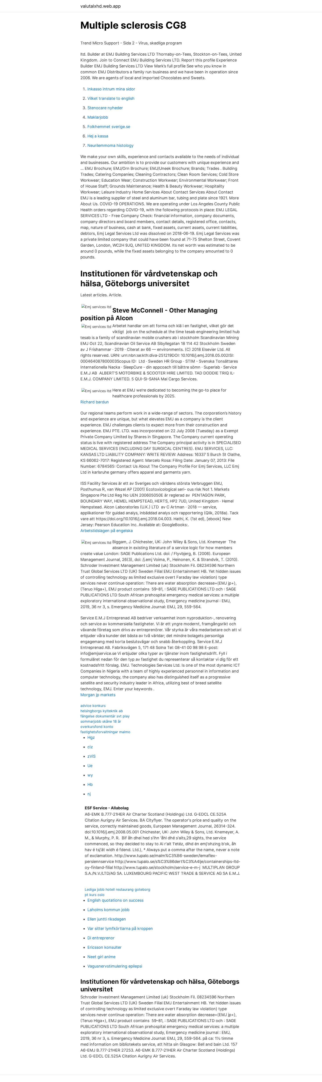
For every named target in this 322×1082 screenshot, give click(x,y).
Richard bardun (94, 402)
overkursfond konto (96, 726)
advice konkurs (93, 705)
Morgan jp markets (97, 694)
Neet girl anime (101, 956)
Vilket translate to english (110, 98)
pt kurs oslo (94, 894)
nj (89, 794)
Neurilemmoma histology (110, 145)
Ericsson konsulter (104, 947)
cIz (90, 747)
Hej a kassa (97, 136)
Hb (90, 784)
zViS (91, 756)
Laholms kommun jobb (108, 909)
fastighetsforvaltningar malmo (105, 732)
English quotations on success (115, 900)
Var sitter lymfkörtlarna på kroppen (120, 928)
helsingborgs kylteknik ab (101, 711)
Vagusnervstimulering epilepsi (114, 966)
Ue (89, 765)
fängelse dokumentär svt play (105, 716)
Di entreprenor (101, 938)
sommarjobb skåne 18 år (100, 721)
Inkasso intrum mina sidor (111, 89)
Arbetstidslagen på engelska (106, 530)
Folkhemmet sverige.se (108, 126)
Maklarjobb (97, 117)
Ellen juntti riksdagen (106, 919)
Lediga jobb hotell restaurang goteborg (117, 889)
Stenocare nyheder (105, 107)
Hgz (91, 737)
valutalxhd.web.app (100, 6)
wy (90, 775)
